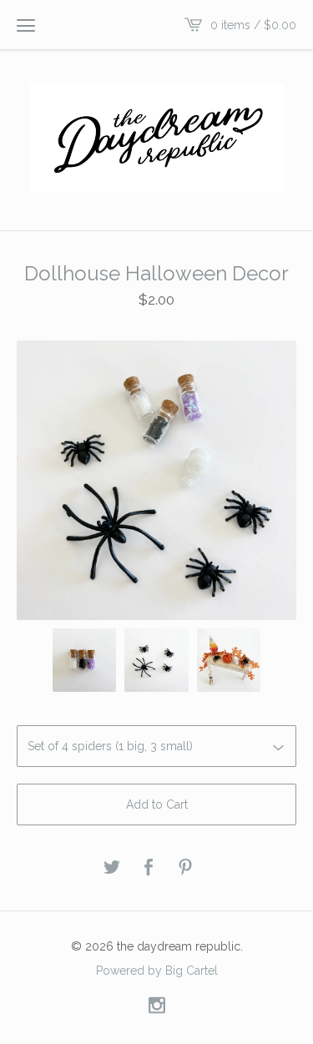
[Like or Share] (148, 868)
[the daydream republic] (156, 138)
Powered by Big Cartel (157, 970)
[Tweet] (111, 868)
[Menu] (26, 25)
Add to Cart (157, 804)
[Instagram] (157, 1006)
